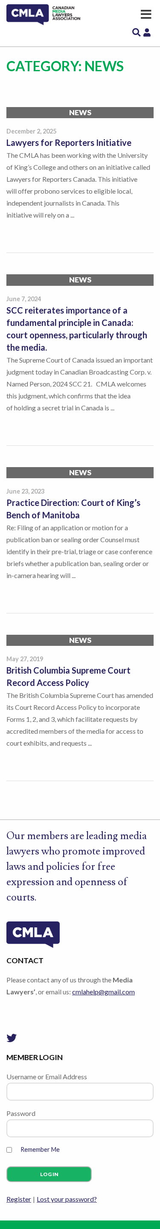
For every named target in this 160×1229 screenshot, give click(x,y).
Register (18, 1199)
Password (20, 1113)
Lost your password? (67, 1199)
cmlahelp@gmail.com (103, 992)
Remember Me (40, 1149)
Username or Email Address (46, 1076)
